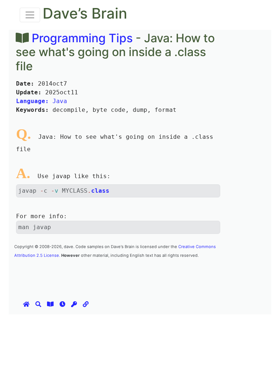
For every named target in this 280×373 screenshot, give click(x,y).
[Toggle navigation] (30, 15)
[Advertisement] (147, 275)
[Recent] (62, 304)
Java (41, 101)
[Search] (38, 304)
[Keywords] (74, 304)
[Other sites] (86, 304)
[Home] (26, 304)
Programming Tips (82, 38)
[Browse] (50, 304)
